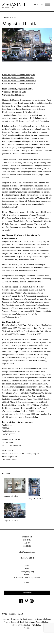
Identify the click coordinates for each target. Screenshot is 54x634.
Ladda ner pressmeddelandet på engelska (18, 75)
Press (27, 565)
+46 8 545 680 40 (27, 558)
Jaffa (12, 8)
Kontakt (27, 574)
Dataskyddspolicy (27, 571)
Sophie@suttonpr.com (11, 431)
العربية (20, 614)
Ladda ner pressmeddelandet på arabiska (18, 84)
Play (27, 568)
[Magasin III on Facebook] (21, 602)
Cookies (27, 628)
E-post (27, 582)
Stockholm (6, 8)
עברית (4, 614)
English (12, 614)
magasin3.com (45, 619)
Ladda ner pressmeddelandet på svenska (18, 78)
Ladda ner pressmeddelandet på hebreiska (19, 81)
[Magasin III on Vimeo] (26, 602)
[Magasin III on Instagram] (32, 602)
